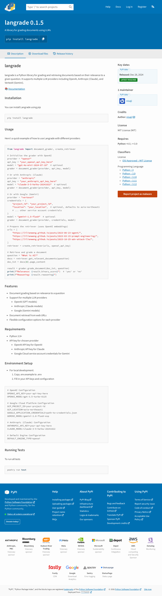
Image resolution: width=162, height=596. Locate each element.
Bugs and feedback (116, 503)
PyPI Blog (84, 499)
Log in (129, 7)
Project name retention (58, 513)
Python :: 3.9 (128, 173)
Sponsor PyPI (113, 519)
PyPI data (124, 69)
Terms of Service (142, 499)
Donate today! (12, 521)
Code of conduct (142, 508)
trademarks (68, 589)
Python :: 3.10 (129, 177)
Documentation (16, 89)
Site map (148, 589)
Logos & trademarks (89, 515)
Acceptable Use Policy (142, 517)
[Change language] (153, 7)
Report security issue (145, 503)
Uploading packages (62, 503)
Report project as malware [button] (137, 194)
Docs (118, 7)
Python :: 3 (128, 170)
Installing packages (61, 499)
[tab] (15, 53)
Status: (19, 514)
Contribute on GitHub (114, 509)
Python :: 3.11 (129, 180)
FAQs (54, 519)
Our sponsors (86, 519)
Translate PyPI (114, 515)
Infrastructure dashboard (86, 505)
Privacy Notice (142, 512)
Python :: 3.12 (129, 184)
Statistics (84, 511)
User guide (57, 508)
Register (142, 7)
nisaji (129, 117)
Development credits (117, 523)
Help (108, 7)
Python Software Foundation (18, 502)
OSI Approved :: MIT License (137, 160)
